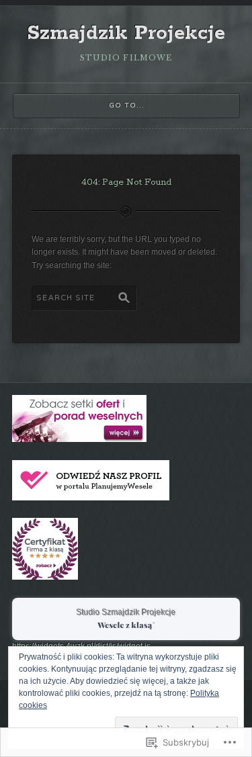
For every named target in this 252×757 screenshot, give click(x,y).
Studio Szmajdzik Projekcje (126, 612)
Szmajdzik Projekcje (126, 33)
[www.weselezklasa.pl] (79, 439)
